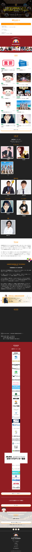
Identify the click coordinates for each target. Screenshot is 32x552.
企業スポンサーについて (16, 539)
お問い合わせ (16, 546)
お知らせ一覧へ (16, 129)
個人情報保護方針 (16, 548)
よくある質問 (16, 544)
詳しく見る (16, 505)
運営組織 (16, 543)
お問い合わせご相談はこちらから (16, 522)
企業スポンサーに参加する (16, 493)
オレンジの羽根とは (16, 541)
